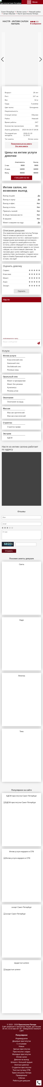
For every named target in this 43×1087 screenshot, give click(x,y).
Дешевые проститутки (21, 1041)
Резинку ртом (12, 391)
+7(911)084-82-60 (21, 178)
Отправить (9, 551)
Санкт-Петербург (7, 12)
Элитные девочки (21, 1065)
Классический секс (15, 360)
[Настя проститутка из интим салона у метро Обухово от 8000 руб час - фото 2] (20, 59)
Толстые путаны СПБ (21, 1070)
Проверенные (21, 1075)
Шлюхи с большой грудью (21, 1062)
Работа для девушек (21, 1081)
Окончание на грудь (15, 402)
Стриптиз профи (14, 427)
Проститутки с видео (21, 1052)
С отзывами (21, 1044)
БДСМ (9, 438)
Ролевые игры (13, 370)
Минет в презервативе (16, 381)
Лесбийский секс (14, 366)
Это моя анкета (21, 146)
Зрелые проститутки (21, 1049)
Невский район (35, 12)
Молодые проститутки (21, 1054)
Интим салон (22, 12)
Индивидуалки (22, 1038)
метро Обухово (9, 14)
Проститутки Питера (27, 1025)
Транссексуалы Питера (21, 1073)
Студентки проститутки (21, 1067)
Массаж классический (16, 416)
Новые (21, 1046)
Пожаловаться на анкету (21, 144)
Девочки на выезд (21, 1059)
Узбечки (21, 1078)
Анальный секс (13, 363)
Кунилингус (12, 387)
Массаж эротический (15, 413)
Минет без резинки (15, 384)
